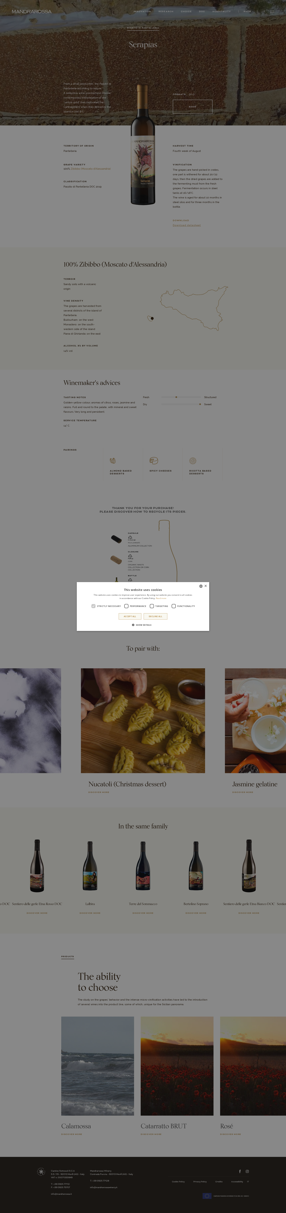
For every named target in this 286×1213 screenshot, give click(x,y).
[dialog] (143, 606)
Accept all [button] (130, 616)
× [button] (205, 586)
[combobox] (201, 586)
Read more (161, 598)
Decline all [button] (155, 616)
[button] (142, 625)
